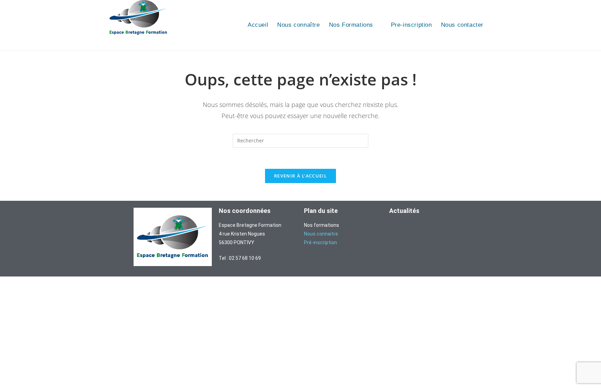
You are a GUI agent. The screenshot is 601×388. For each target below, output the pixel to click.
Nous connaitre (321, 234)
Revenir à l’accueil (300, 176)
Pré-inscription (320, 242)
